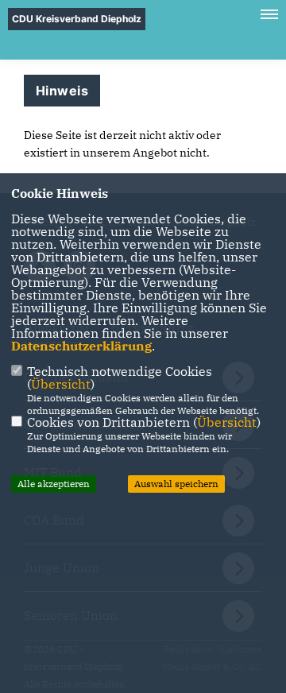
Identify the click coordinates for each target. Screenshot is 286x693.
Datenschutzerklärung (81, 346)
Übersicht (61, 384)
